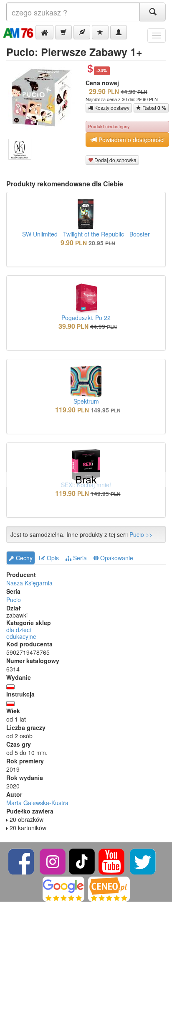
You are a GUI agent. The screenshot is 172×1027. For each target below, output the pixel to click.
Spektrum (86, 401)
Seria (79, 558)
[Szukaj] (153, 12)
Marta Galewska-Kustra (37, 802)
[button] (44, 32)
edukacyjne (21, 636)
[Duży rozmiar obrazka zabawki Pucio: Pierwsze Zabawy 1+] (44, 97)
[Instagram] (53, 860)
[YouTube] (112, 860)
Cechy (23, 558)
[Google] (63, 888)
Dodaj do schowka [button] (115, 159)
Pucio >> (140, 534)
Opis (52, 558)
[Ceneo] (109, 888)
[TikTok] (82, 860)
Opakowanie (116, 558)
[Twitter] (143, 860)
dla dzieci (18, 629)
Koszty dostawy (111, 107)
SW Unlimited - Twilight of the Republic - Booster (86, 234)
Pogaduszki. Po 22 (86, 317)
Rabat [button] (153, 108)
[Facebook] (22, 860)
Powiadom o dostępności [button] (130, 139)
